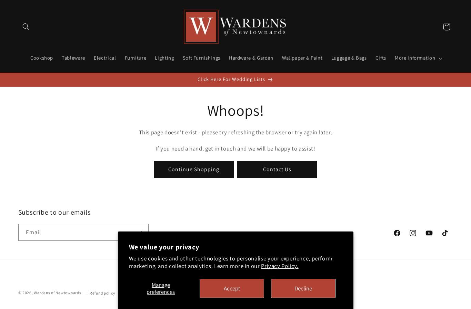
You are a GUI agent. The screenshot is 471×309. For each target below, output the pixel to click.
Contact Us (277, 169)
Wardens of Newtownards (57, 292)
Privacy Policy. (279, 266)
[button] (26, 27)
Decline (303, 288)
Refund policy (102, 293)
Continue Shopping (193, 169)
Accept (232, 288)
